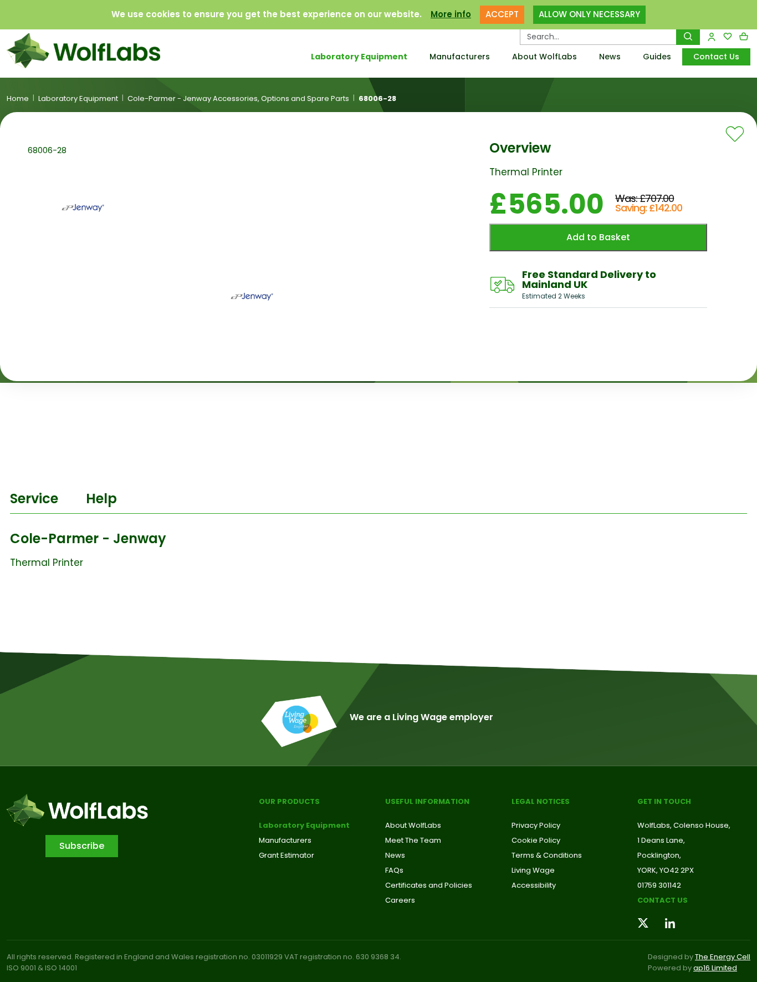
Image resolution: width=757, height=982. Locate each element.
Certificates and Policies (428, 885)
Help (101, 498)
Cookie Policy (536, 840)
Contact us (662, 900)
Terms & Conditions (547, 855)
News (610, 56)
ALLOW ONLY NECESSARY (589, 14)
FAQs (394, 870)
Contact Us (716, 56)
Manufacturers (459, 56)
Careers (400, 900)
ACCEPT (502, 14)
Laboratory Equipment (359, 56)
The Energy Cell (722, 956)
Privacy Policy (536, 825)
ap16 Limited (715, 968)
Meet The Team (413, 840)
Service (34, 498)
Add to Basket (598, 237)
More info (451, 14)
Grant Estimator (286, 855)
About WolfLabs (544, 56)
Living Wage (533, 870)
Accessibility (534, 885)
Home (18, 98)
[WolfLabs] (95, 50)
